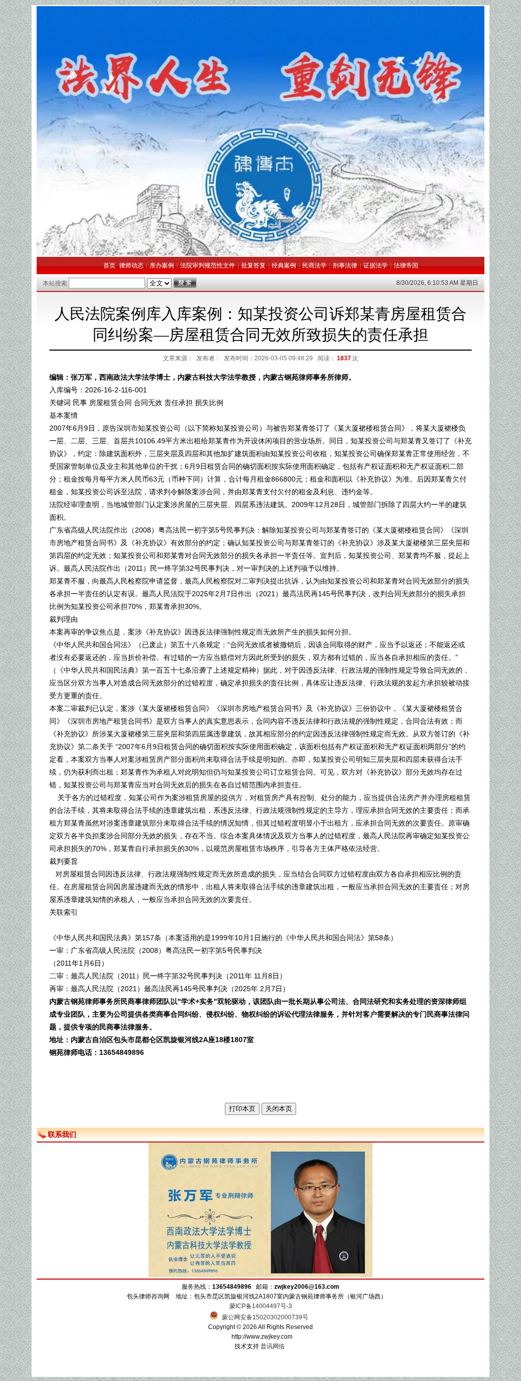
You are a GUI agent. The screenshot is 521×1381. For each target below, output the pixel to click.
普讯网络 (272, 1346)
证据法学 (375, 265)
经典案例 (284, 265)
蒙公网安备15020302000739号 (264, 1317)
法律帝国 (406, 265)
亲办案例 (162, 265)
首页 (109, 265)
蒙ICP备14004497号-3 (260, 1306)
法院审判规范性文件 (207, 265)
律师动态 (131, 265)
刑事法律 (345, 265)
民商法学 (314, 265)
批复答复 (253, 265)
